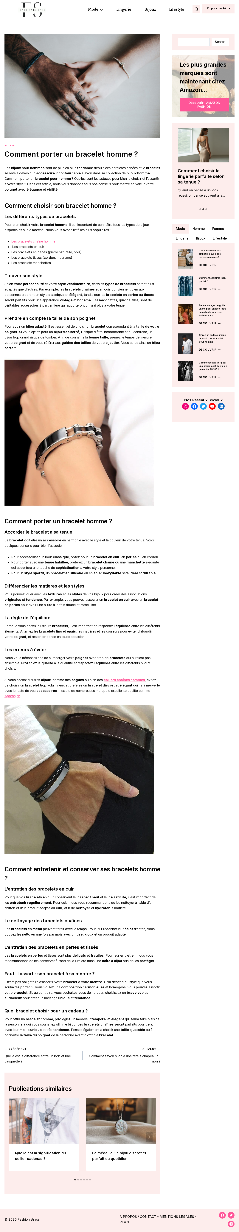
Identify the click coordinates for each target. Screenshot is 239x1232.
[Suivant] (149, 1137)
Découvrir (210, 265)
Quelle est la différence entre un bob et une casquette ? (37, 1055)
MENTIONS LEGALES (177, 1217)
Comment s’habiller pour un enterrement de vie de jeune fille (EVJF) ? (213, 366)
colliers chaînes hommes (124, 680)
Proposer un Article (218, 8)
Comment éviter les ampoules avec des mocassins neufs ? (210, 254)
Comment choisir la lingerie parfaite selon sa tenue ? (201, 176)
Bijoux (150, 9)
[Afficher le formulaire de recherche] (196, 9)
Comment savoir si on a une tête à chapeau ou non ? (124, 1055)
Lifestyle (176, 9)
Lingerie (123, 9)
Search (220, 42)
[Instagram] (231, 1224)
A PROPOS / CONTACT (138, 1217)
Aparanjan (12, 696)
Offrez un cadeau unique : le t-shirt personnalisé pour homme (213, 338)
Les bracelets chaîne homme (33, 241)
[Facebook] (222, 1215)
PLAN (124, 1222)
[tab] (75, 1179)
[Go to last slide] (15, 1137)
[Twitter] (231, 1215)
